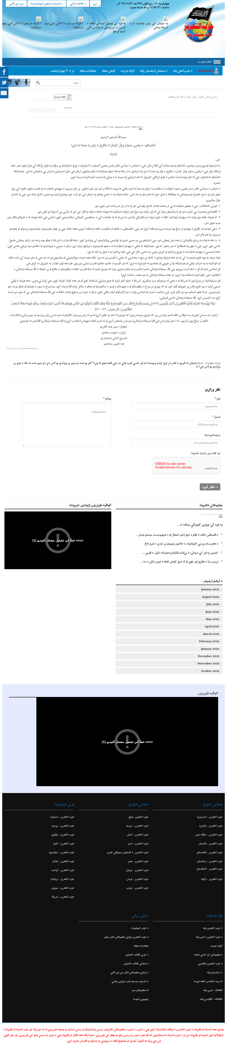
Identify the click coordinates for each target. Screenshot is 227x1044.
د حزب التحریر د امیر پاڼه (209, 937)
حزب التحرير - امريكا (63, 896)
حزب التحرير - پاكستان (211, 843)
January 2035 (210, 589)
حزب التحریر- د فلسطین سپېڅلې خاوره (127, 852)
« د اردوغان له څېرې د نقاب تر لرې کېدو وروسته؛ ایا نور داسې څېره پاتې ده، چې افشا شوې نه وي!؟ (147, 363)
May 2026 (212, 619)
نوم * (217, 398)
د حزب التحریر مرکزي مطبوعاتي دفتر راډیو (126, 937)
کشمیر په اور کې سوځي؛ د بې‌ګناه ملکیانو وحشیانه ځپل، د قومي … (179, 552)
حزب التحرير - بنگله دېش (209, 834)
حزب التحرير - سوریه (137, 825)
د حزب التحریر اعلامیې (210, 963)
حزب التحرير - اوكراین (62, 834)
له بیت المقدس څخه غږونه (208, 981)
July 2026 (212, 604)
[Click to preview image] (113, 128)
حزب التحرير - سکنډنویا (61, 852)
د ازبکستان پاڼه (215, 972)
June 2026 (212, 611)
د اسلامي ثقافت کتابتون (136, 963)
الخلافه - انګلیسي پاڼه (211, 999)
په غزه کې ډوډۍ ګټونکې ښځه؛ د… (200, 524)
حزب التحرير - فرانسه (62, 870)
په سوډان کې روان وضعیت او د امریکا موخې (148, 25)
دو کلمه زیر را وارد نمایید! (205, 453)
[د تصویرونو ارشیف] (9, 86)
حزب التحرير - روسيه (62, 825)
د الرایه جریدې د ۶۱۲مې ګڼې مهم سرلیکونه (21, 25)
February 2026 (209, 641)
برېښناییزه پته (212, 434)
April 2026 (212, 626)
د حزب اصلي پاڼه (182, 70)
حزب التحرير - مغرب (137, 888)
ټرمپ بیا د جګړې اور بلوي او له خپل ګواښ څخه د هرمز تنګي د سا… (179, 561)
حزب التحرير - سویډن (62, 888)
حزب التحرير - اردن (138, 843)
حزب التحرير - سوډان (137, 870)
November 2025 (208, 663)
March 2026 (211, 633)
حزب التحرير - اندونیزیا (210, 817)
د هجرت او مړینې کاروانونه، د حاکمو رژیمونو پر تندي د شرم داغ (181, 543)
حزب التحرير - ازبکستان (210, 861)
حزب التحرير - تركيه (212, 879)
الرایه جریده (127, 70)
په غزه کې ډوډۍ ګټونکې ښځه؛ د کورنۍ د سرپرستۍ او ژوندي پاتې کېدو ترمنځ (106, 27)
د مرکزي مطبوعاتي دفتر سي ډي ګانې (129, 972)
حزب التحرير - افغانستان (210, 852)
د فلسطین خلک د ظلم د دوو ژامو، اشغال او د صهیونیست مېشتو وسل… (177, 534)
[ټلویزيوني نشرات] (17, 86)
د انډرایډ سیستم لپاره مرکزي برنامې (130, 981)
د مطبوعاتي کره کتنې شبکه (208, 954)
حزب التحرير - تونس (137, 879)
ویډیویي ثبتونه (140, 999)
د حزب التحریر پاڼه (213, 928)
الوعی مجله (108, 70)
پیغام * (107, 398)
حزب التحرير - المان (63, 843)
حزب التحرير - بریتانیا (62, 879)
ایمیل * (216, 416)
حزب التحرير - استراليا (62, 817)
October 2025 (210, 670)
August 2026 (210, 596)
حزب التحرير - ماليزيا (211, 825)
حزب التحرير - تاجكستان (210, 868)
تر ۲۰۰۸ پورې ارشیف (62, 70)
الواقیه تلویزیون (208, 693)
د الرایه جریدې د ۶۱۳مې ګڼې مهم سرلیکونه (64, 25)
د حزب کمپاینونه (139, 928)
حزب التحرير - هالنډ (63, 861)
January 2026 (210, 648)
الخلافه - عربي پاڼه (213, 990)
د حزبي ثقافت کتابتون (136, 954)
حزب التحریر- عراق (138, 817)
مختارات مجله (88, 70)
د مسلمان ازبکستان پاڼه (153, 70)
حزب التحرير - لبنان (137, 834)
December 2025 (208, 656)
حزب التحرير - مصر (138, 861)
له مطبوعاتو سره (140, 990)
